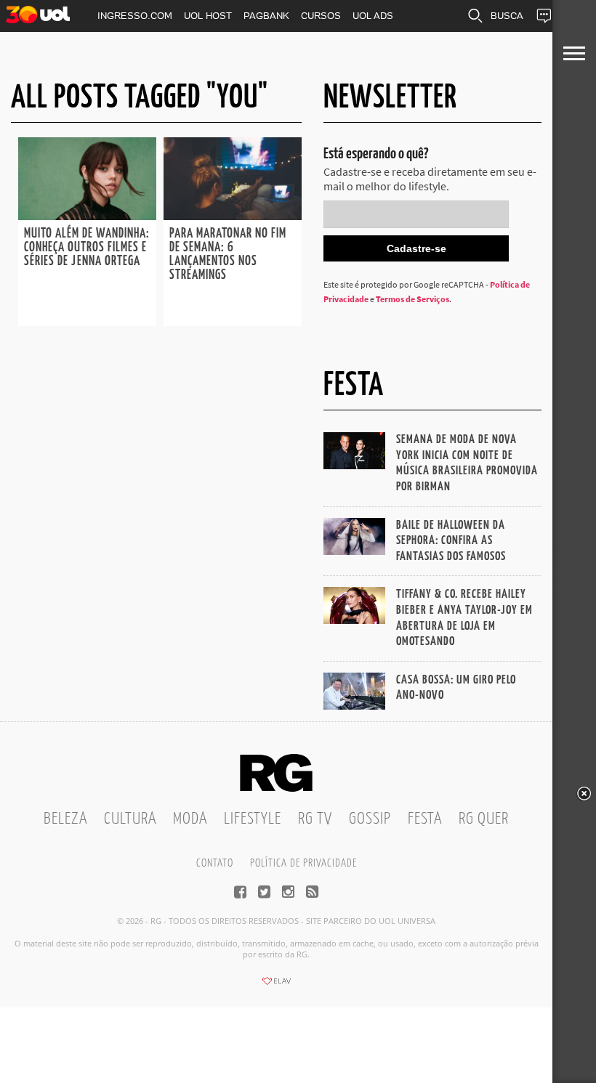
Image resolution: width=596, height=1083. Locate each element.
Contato (214, 863)
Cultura (130, 819)
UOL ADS (373, 15)
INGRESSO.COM (134, 15)
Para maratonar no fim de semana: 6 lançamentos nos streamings (227, 254)
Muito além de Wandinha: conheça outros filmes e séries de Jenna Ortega (87, 247)
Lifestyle (252, 819)
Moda (190, 819)
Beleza (65, 819)
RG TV (315, 819)
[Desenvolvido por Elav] (276, 985)
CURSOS (321, 15)
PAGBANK (266, 15)
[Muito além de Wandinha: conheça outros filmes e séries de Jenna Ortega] (87, 215)
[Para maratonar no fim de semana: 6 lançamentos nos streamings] (233, 215)
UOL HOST (208, 15)
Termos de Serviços (412, 298)
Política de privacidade (303, 863)
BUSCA (507, 15)
